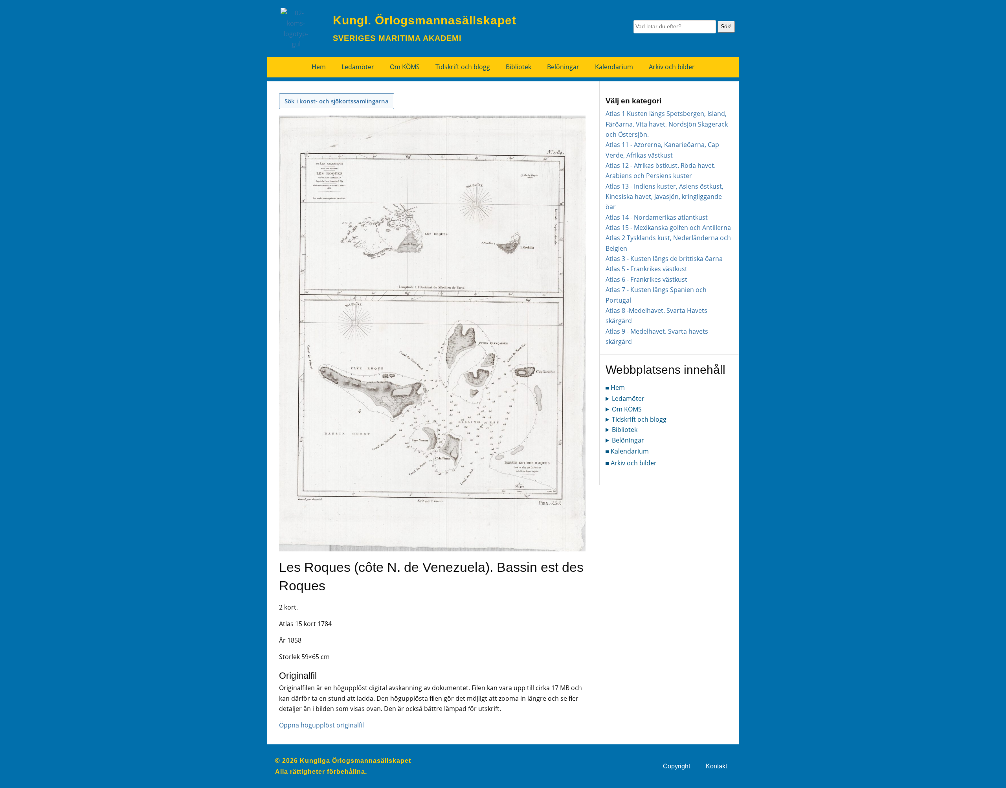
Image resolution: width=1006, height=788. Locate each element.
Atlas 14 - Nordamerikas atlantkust (657, 217)
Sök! (726, 26)
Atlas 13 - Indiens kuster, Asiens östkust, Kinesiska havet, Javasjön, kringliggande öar (664, 196)
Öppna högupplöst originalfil (321, 725)
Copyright (676, 766)
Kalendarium (614, 66)
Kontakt (716, 766)
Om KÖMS (405, 66)
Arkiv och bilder (672, 66)
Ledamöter (357, 66)
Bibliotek (518, 66)
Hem (319, 66)
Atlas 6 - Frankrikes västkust (646, 279)
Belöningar (563, 66)
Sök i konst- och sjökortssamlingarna (337, 101)
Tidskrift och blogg (462, 66)
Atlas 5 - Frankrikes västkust (646, 269)
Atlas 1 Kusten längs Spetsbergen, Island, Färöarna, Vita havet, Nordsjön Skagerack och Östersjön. (667, 124)
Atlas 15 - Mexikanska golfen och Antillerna (668, 227)
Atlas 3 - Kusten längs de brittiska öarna (664, 258)
